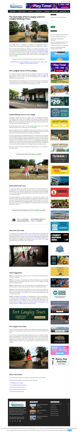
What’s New (55, 11)
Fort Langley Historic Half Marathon (36, 302)
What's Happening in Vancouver (56, 404)
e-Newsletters (62, 11)
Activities (30, 11)
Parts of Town (21, 11)
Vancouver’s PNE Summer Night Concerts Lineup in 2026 (58, 48)
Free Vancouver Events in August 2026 (59, 45)
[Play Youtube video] (28, 358)
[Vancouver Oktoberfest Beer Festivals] (33, 406)
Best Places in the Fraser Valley (17, 387)
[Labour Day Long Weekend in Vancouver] (33, 418)
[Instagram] (63, 1)
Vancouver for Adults (54, 413)
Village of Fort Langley (42, 74)
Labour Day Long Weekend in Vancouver (57, 39)
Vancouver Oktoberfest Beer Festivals (59, 34)
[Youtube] (69, 1)
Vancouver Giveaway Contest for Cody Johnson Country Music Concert (59, 42)
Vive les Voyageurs (18, 302)
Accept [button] (69, 430)
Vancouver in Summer (54, 411)
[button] (68, 11)
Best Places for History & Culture (18, 389)
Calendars (46, 11)
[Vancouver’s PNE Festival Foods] (33, 412)
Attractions (38, 11)
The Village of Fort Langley (16, 383)
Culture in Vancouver (54, 409)
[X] (67, 1)
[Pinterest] (65, 1)
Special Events (53, 405)
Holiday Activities (54, 407)
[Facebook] (61, 1)
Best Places (13, 11)
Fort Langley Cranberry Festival (23, 303)
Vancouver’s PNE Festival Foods (58, 36)
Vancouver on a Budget (55, 415)
